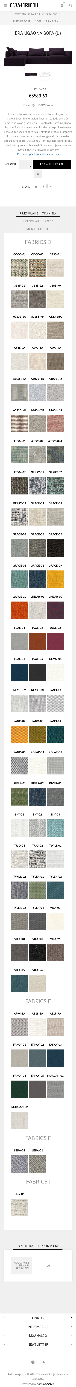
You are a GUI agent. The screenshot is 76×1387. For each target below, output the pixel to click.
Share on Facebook (43, 187)
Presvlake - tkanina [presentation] (38, 213)
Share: (26, 186)
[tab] (38, 213)
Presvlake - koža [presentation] (38, 221)
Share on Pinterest (50, 187)
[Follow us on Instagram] (33, 1362)
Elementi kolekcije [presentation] (38, 229)
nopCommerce (45, 1383)
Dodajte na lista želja (38, 174)
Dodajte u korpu (52, 164)
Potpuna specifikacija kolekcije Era (38, 154)
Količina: (11, 164)
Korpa (64, 4)
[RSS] (43, 1362)
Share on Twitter (36, 187)
